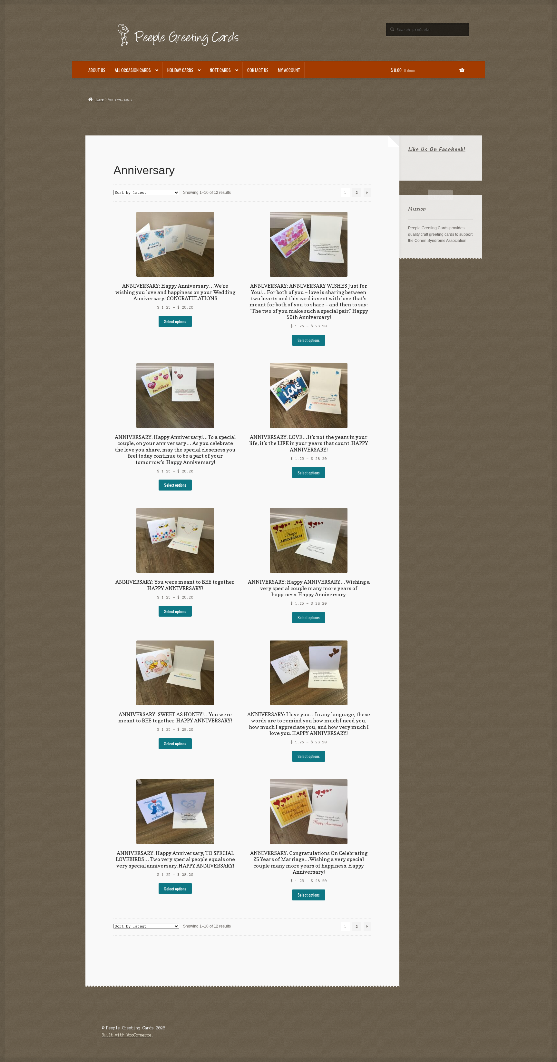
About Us (96, 70)
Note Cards (220, 70)
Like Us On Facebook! (436, 149)
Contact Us (258, 70)
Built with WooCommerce (126, 1035)
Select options (175, 321)
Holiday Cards (180, 70)
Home (99, 99)
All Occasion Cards (133, 70)
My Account (289, 70)
